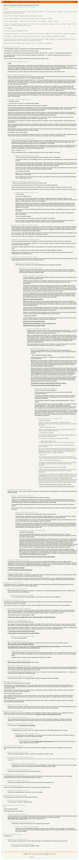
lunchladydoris (7, 774)
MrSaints (10, 589)
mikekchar (10, 74)
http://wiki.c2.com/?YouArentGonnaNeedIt (34, 321)
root (25, 139)
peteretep (6, 600)
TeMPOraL (10, 61)
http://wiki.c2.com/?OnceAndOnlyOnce (33, 299)
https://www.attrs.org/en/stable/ (27, 725)
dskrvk (5, 834)
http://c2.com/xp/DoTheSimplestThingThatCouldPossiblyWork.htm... (57, 486)
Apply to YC (48, 854)
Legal (43, 854)
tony (5, 681)
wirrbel (13, 495)
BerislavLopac (11, 723)
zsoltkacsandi (7, 805)
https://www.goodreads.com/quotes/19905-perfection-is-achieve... (49, 383)
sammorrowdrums (16, 650)
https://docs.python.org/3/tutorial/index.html (20, 617)
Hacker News (7, 2)
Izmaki (9, 665)
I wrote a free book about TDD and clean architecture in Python (21, 5)
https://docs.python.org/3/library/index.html (44, 617)
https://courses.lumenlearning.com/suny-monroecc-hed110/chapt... (38, 556)
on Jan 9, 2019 (12, 582)
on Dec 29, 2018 (24, 155)
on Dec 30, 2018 (47, 418)
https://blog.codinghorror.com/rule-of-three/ (34, 325)
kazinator (14, 225)
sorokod (13, 256)
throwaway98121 (8, 795)
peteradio (14, 821)
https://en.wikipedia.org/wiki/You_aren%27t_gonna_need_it (55, 484)
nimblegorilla (14, 239)
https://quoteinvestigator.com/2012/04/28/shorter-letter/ (46, 385)
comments (21, 2)
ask (27, 2)
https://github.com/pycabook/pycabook (18, 818)
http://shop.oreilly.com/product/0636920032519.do (21, 644)
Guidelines (25, 854)
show (30, 2)
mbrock (9, 660)
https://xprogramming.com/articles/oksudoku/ (20, 570)
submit (38, 2)
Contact (54, 854)
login (76, 2)
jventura (9, 620)
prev (26, 74)
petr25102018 (11, 676)
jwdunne (17, 512)
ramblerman (14, 181)
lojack (9, 573)
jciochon (6, 746)
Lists (33, 854)
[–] (19, 47)
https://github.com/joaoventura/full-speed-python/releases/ (24, 633)
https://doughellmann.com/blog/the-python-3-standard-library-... (24, 647)
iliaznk (9, 641)
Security (40, 854)
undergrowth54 (22, 530)
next (17, 47)
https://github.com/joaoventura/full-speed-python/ (22, 631)
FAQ (30, 854)
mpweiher (10, 99)
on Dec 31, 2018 (16, 705)
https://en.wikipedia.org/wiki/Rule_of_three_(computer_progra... (39, 323)
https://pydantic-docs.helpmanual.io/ (44, 741)
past (16, 2)
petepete (10, 489)
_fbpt (13, 728)
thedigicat (6, 582)
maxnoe (6, 47)
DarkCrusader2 (11, 608)
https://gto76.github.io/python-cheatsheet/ (49, 646)
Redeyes (10, 769)
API (36, 854)
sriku (9, 559)
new (13, 2)
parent (23, 61)
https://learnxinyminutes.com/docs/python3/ (19, 662)
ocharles (14, 139)
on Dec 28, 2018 (12, 47)
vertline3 (6, 785)
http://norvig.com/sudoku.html (16, 567)
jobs (34, 2)
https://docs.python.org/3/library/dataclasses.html (48, 714)
